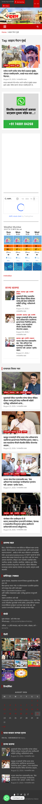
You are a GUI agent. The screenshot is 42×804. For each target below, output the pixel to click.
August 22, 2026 (22, 332)
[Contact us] (6, 798)
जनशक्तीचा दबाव (22, 79)
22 (32, 714)
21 (26, 714)
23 (37, 714)
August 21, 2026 (22, 353)
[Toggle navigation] (5, 26)
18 (10, 714)
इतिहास (18, 292)
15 (32, 709)
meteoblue (8, 276)
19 (15, 714)
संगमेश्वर (18, 294)
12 (15, 709)
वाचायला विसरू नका (11, 368)
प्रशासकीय (19, 315)
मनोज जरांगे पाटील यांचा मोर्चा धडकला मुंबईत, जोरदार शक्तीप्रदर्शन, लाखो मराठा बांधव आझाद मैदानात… (21, 74)
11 (10, 709)
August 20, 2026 (10, 530)
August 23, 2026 (22, 309)
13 (21, 709)
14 (26, 709)
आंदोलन (6, 65)
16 (37, 709)
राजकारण (32, 338)
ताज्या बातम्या (12, 287)
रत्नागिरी (31, 292)
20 (21, 714)
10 (4, 709)
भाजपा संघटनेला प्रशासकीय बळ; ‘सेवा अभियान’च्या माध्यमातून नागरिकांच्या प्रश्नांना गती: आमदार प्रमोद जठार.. (26, 345)
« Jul (3, 727)
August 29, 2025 (10, 79)
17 (4, 714)
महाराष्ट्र (12, 65)
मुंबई (18, 65)
